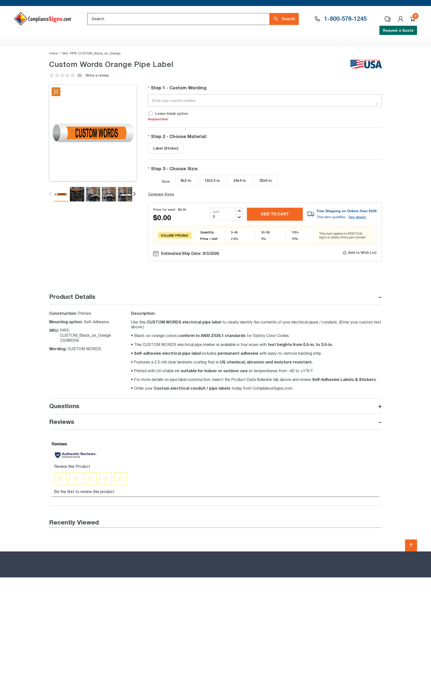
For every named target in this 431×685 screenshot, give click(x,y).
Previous (50, 194)
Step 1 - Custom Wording (179, 87)
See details (357, 217)
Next (134, 194)
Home (53, 53)
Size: (166, 181)
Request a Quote (398, 30)
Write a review (97, 75)
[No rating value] (63, 75)
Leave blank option (171, 114)
